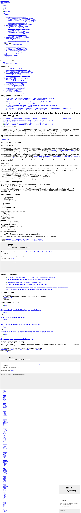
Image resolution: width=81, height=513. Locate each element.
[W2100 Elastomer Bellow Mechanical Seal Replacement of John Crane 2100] (31, 277)
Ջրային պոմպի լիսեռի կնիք (11, 157)
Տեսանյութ (6, 57)
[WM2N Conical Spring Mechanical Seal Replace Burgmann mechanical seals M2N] (37, 287)
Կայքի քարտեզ (15, 349)
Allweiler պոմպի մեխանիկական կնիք (18, 35)
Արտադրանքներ (7, 15)
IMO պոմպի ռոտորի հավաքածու (17, 39)
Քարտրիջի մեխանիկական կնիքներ (17, 23)
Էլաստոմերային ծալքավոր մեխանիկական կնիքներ (22, 20)
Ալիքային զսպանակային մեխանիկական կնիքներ (21, 19)
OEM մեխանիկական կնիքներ (13, 25)
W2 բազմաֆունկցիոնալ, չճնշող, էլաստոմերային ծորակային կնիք (26, 284)
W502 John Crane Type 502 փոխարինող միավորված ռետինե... (21, 106)
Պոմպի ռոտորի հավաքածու (13, 38)
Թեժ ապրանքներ (5, 349)
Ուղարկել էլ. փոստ (5, 351)
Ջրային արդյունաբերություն (13, 53)
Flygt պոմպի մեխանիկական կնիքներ (18, 31)
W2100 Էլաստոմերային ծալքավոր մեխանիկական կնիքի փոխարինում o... (25, 103)
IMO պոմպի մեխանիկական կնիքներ (18, 26)
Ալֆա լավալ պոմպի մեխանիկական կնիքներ (20, 27)
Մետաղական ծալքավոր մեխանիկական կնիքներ (21, 21)
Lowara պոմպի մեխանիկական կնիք (17, 33)
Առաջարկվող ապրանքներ (10, 63)
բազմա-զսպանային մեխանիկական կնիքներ (20, 24)
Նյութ (4, 42)
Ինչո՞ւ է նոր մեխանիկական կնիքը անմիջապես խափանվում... (20, 324)
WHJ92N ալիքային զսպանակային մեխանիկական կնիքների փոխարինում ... (26, 99)
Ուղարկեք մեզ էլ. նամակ (7, 139)
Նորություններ (7, 54)
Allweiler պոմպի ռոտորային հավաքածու (18, 41)
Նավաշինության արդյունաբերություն (16, 51)
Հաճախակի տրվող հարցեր (10, 55)
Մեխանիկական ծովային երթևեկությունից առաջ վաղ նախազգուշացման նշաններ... (27, 331)
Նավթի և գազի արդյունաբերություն (15, 47)
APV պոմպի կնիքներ (13, 30)
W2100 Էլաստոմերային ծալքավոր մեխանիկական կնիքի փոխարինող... (28, 279)
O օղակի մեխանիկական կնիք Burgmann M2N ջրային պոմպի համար (24, 239)
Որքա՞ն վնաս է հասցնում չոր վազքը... (13, 317)
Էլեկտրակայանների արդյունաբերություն (17, 49)
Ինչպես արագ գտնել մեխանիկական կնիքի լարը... (17, 339)
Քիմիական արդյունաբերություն (14, 44)
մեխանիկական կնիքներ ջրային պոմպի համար (64, 150)
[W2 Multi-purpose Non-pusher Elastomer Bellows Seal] (23, 282)
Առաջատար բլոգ (24, 349)
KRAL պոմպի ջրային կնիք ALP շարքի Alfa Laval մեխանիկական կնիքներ (24, 240)
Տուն (4, 13)
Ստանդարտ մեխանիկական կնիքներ (16, 17)
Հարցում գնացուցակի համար (9, 347)
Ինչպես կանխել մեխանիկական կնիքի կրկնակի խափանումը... (21, 310)
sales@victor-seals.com (7, 297)
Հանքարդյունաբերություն (13, 45)
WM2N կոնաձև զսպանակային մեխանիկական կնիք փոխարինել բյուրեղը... (29, 289)
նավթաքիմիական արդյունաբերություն (16, 48)
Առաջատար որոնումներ (36, 349)
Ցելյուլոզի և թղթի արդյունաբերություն (16, 50)
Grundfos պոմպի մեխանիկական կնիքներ (18, 29)
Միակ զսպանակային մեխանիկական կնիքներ (20, 18)
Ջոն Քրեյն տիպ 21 (38, 156)
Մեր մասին (6, 14)
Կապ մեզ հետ (7, 56)
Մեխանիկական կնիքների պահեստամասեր (17, 37)
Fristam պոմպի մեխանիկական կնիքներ (18, 32)
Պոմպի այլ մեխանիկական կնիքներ (17, 36)
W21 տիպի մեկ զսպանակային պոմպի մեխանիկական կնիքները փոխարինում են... (28, 109)
